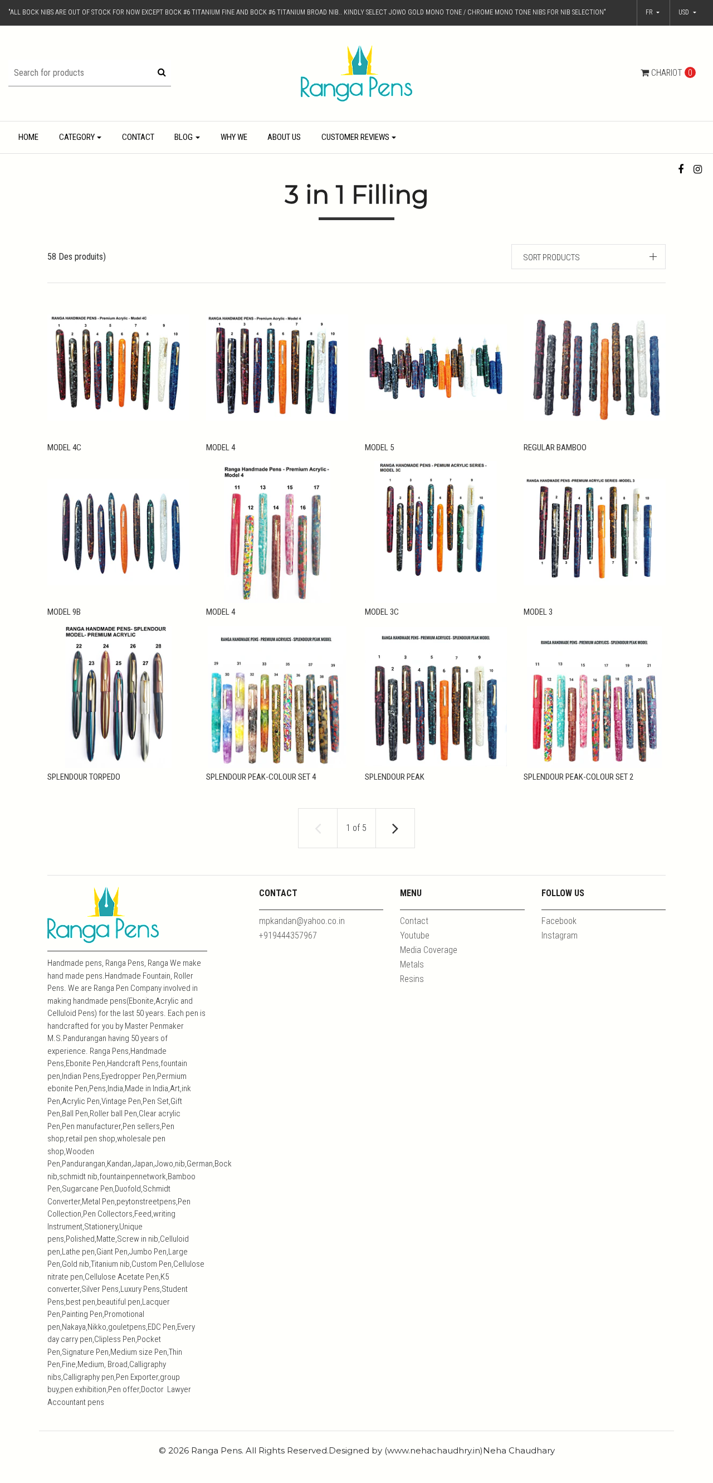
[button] (687, 13)
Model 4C (64, 448)
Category (77, 137)
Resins (412, 979)
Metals (412, 964)
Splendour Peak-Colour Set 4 (261, 777)
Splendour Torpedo (83, 777)
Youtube (414, 935)
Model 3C (382, 612)
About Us (284, 137)
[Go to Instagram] (697, 169)
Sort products (551, 257)
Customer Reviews (355, 137)
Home (28, 137)
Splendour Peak (394, 777)
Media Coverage (428, 950)
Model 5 (379, 448)
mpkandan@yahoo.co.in (302, 921)
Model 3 (538, 612)
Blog (183, 137)
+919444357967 (288, 935)
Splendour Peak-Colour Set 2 (578, 777)
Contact (138, 137)
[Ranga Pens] (356, 72)
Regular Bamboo (555, 448)
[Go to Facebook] (681, 169)
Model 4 (220, 448)
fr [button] (650, 12)
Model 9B (64, 612)
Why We (234, 137)
